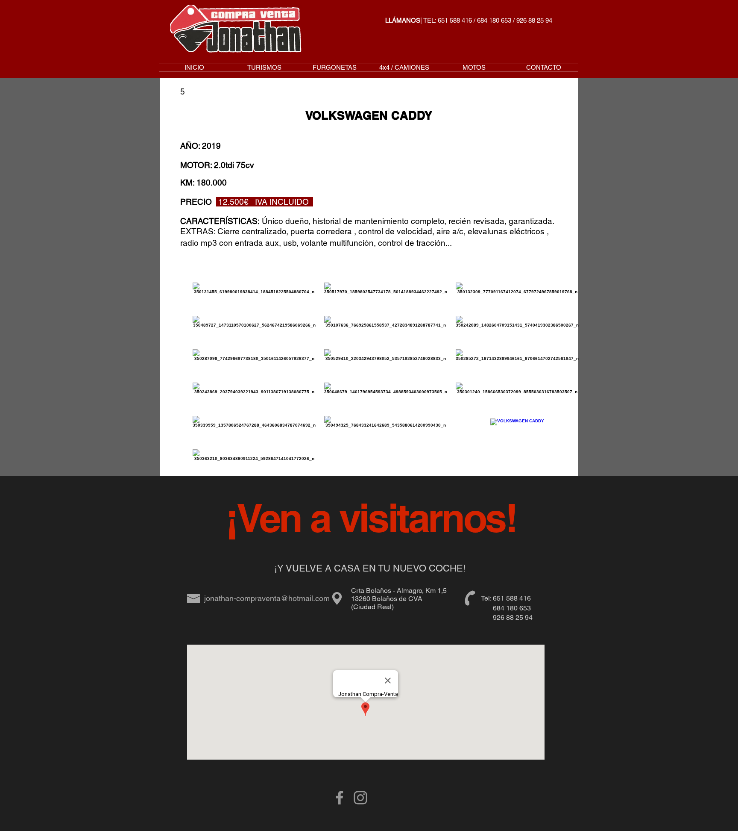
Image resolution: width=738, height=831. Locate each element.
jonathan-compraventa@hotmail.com (267, 598)
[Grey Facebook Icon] (339, 798)
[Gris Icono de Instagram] (360, 798)
